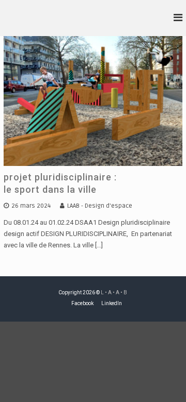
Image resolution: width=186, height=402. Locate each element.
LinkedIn (111, 303)
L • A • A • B (114, 292)
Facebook (82, 303)
